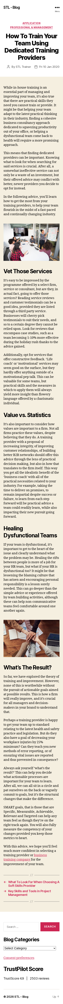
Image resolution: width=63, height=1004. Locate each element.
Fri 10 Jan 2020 (49, 66)
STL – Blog (21, 996)
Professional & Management (31, 27)
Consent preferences (19, 958)
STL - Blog (12, 7)
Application (32, 23)
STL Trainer (23, 66)
